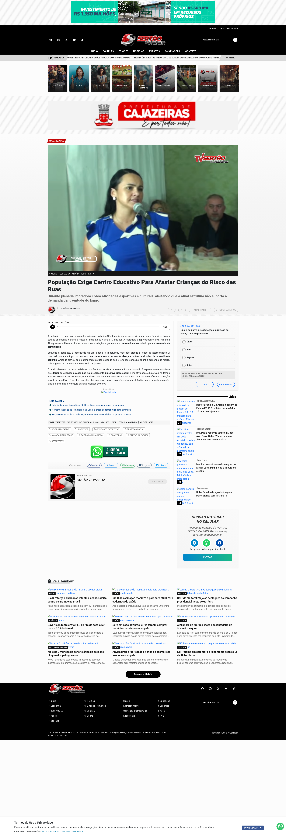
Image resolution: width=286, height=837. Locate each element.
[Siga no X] (66, 40)
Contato (190, 51)
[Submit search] (235, 40)
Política (90, 701)
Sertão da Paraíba (139, 435)
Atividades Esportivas (107, 429)
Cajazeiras (116, 435)
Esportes (164, 706)
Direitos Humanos (96, 706)
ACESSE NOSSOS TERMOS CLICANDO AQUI (63, 831)
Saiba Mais (157, 481)
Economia (55, 706)
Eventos (155, 51)
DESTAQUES (56, 711)
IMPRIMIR (201, 310)
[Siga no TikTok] (82, 40)
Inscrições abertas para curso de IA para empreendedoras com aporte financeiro (169, 58)
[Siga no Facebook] (51, 40)
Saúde (126, 701)
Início (95, 51)
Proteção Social (135, 429)
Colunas (109, 51)
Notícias (140, 51)
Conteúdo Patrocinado (135, 711)
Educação (164, 701)
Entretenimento (131, 706)
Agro (162, 711)
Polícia (54, 716)
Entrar (207, 557)
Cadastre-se (226, 384)
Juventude (82, 429)
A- (172, 310)
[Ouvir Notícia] (52, 326)
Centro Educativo (60, 429)
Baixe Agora (174, 51)
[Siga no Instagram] (59, 40)
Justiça (90, 711)
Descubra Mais (142, 674)
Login (204, 384)
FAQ (161, 716)
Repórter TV (57, 441)
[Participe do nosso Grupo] (108, 452)
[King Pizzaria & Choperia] (143, 115)
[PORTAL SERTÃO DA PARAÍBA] (143, 39)
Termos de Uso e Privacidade (225, 733)
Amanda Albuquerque (62, 435)
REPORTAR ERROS (227, 310)
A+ (182, 310)
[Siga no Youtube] (74, 40)
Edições (125, 51)
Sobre (89, 716)
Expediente (129, 716)
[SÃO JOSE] (143, 11)
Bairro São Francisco (92, 435)
